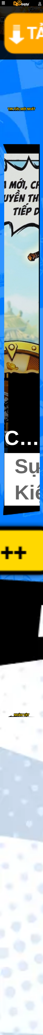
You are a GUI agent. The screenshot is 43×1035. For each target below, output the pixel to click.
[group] (21, 329)
